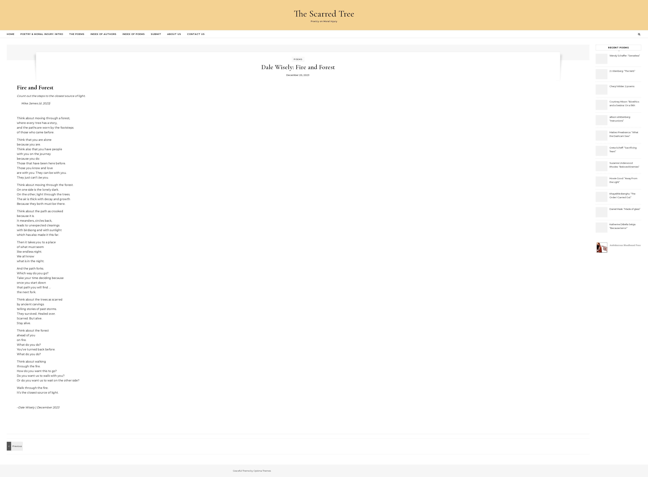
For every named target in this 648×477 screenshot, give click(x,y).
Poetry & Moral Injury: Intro (41, 34)
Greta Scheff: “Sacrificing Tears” (623, 149)
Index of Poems (134, 34)
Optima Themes (262, 470)
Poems (298, 59)
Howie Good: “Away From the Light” (623, 180)
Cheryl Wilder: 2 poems (622, 86)
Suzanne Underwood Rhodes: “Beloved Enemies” (624, 165)
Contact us (196, 34)
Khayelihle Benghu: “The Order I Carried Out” (622, 195)
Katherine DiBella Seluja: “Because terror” (623, 226)
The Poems (76, 34)
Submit (156, 34)
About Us (174, 34)
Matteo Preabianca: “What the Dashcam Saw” (624, 134)
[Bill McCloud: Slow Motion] (14, 446)
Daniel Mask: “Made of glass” (625, 209)
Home (10, 34)
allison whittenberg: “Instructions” (620, 119)
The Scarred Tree (324, 13)
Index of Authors (103, 34)
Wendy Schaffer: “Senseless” (625, 55)
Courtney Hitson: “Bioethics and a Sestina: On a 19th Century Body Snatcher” (624, 104)
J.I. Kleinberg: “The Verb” (622, 71)
